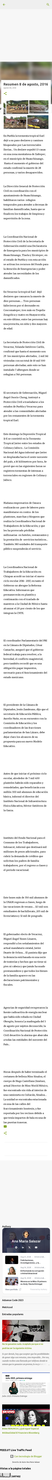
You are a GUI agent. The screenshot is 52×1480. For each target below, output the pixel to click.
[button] (5, 94)
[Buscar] (48, 4)
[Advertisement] (26, 26)
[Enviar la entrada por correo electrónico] (5, 1127)
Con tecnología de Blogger (28, 1456)
